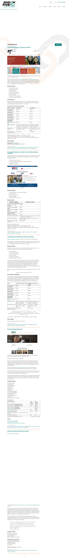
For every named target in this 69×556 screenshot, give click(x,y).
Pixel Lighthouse (16, 142)
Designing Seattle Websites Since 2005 (18, 431)
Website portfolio (26, 147)
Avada (31, 231)
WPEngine (13, 233)
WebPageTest (10, 122)
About (59, 6)
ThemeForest (24, 148)
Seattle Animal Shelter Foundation (13, 239)
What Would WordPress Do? (15, 329)
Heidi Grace (15, 421)
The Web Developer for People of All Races (19, 47)
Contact (63, 6)
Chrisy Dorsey (15, 420)
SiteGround (19, 148)
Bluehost (8, 325)
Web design (20, 147)
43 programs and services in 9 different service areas (27, 79)
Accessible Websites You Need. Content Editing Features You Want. (22, 152)
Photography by (10, 420)
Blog (55, 6)
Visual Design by (10, 421)
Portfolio (50, 6)
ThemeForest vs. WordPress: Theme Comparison (20, 236)
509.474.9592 (62, 2)
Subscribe (58, 44)
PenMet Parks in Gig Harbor (24, 367)
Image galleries (27, 550)
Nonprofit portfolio (14, 147)
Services (44, 6)
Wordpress (29, 148)
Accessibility (34, 147)
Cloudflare (29, 426)
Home (40, 6)
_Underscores (33, 148)
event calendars (34, 426)
